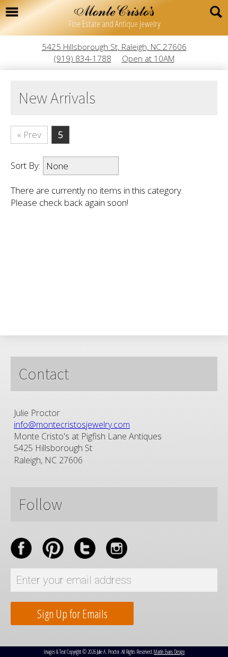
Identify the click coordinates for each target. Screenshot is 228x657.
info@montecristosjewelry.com (72, 424)
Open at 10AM (148, 58)
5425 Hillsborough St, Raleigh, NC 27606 (114, 46)
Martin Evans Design (169, 651)
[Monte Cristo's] (114, 10)
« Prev (29, 134)
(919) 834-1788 (82, 58)
